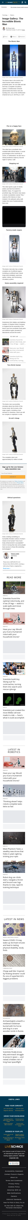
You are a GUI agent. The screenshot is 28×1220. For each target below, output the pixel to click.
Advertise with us (14, 1190)
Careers (14, 1196)
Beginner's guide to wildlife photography (19, 1135)
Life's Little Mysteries (8, 1108)
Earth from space (20, 1108)
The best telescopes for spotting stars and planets (8, 1139)
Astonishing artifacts (19, 1110)
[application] (14, 214)
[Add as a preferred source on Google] (14, 1163)
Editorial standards (14, 1199)
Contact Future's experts (14, 1174)
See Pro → (16, 2)
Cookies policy (14, 1187)
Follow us (14, 36)
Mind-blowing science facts (19, 1138)
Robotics (12, 15)
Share (6, 36)
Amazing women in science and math (19, 1119)
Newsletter (22, 36)
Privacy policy (14, 1184)
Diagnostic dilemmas (8, 1110)
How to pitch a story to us (14, 1202)
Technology (4, 15)
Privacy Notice (20, 482)
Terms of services (19, 481)
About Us (14, 1177)
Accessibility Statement (14, 1171)
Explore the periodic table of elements (8, 1124)
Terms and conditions (14, 1180)
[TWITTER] (12, 558)
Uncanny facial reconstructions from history (19, 1125)
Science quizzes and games (8, 1135)
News (23, 30)
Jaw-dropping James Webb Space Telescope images (8, 1120)
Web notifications (14, 1193)
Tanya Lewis (11, 28)
